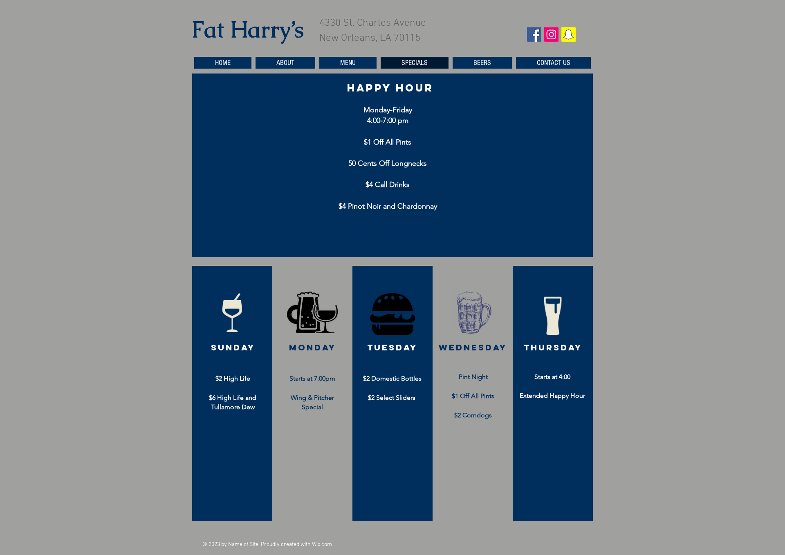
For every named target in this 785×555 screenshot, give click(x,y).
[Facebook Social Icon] (534, 34)
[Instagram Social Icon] (551, 34)
